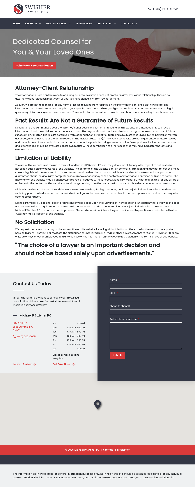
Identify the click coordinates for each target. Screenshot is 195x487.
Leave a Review (22, 364)
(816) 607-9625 (26, 336)
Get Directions (61, 364)
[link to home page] (32, 9)
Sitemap (108, 450)
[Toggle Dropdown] (41, 24)
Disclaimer (123, 450)
